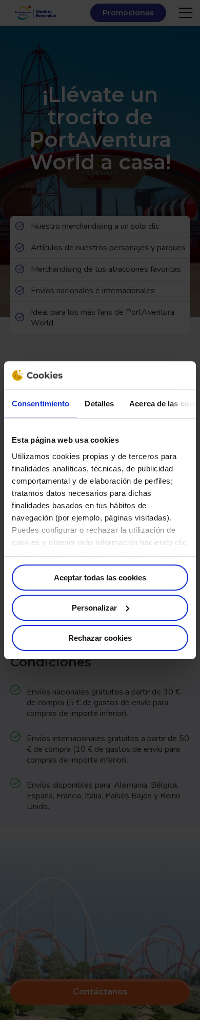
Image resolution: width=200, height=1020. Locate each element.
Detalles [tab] (99, 403)
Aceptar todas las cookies (100, 577)
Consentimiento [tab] (40, 403)
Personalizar (94, 607)
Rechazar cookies (100, 637)
